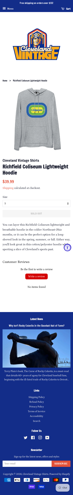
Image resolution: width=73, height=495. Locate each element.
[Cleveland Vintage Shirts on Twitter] (26, 438)
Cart (68, 8)
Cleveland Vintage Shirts (35, 474)
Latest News (36, 319)
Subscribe (61, 463)
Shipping (8, 188)
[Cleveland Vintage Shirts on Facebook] (33, 438)
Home (5, 80)
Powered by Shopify (59, 474)
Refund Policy (36, 402)
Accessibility (36, 416)
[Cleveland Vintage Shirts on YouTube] (47, 438)
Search (36, 421)
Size (5, 197)
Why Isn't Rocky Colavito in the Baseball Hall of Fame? (36, 325)
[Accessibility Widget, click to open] (67, 247)
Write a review (36, 276)
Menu (10, 8)
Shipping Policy (37, 397)
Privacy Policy (36, 406)
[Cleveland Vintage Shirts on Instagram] (40, 438)
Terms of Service (36, 411)
